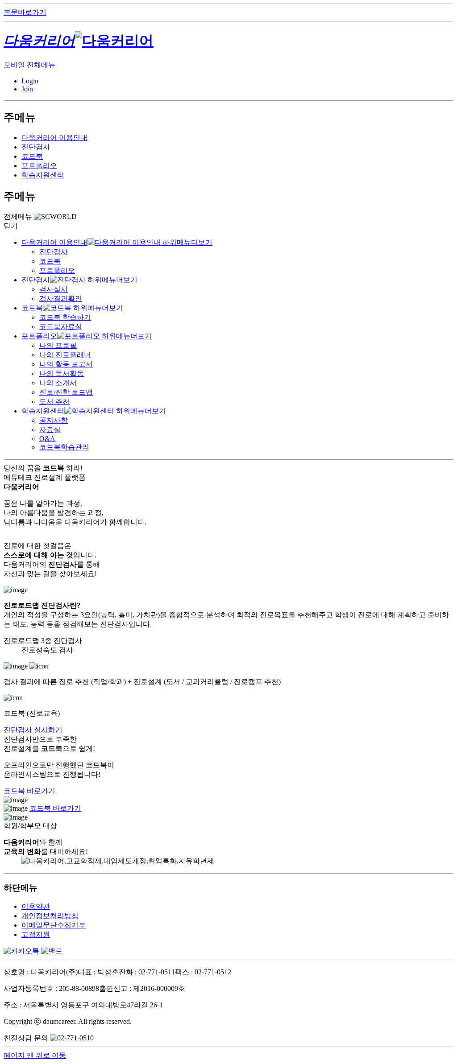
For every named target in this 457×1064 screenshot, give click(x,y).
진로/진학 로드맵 (66, 392)
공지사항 (53, 420)
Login (29, 81)
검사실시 (53, 289)
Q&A (47, 438)
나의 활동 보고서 (66, 364)
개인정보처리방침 (50, 916)
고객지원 (35, 934)
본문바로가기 (25, 12)
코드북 (32, 156)
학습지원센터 (42, 175)
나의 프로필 (58, 345)
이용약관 (35, 906)
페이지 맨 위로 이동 (35, 1055)
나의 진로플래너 (65, 355)
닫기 (11, 226)
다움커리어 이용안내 (54, 137)
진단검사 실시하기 (33, 730)
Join (27, 89)
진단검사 (35, 147)
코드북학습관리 (64, 447)
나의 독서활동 (61, 373)
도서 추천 (54, 401)
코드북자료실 (60, 326)
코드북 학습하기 (65, 317)
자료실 (50, 429)
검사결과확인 (60, 298)
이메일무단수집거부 (53, 925)
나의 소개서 (58, 383)
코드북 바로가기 (29, 791)
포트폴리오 (39, 165)
